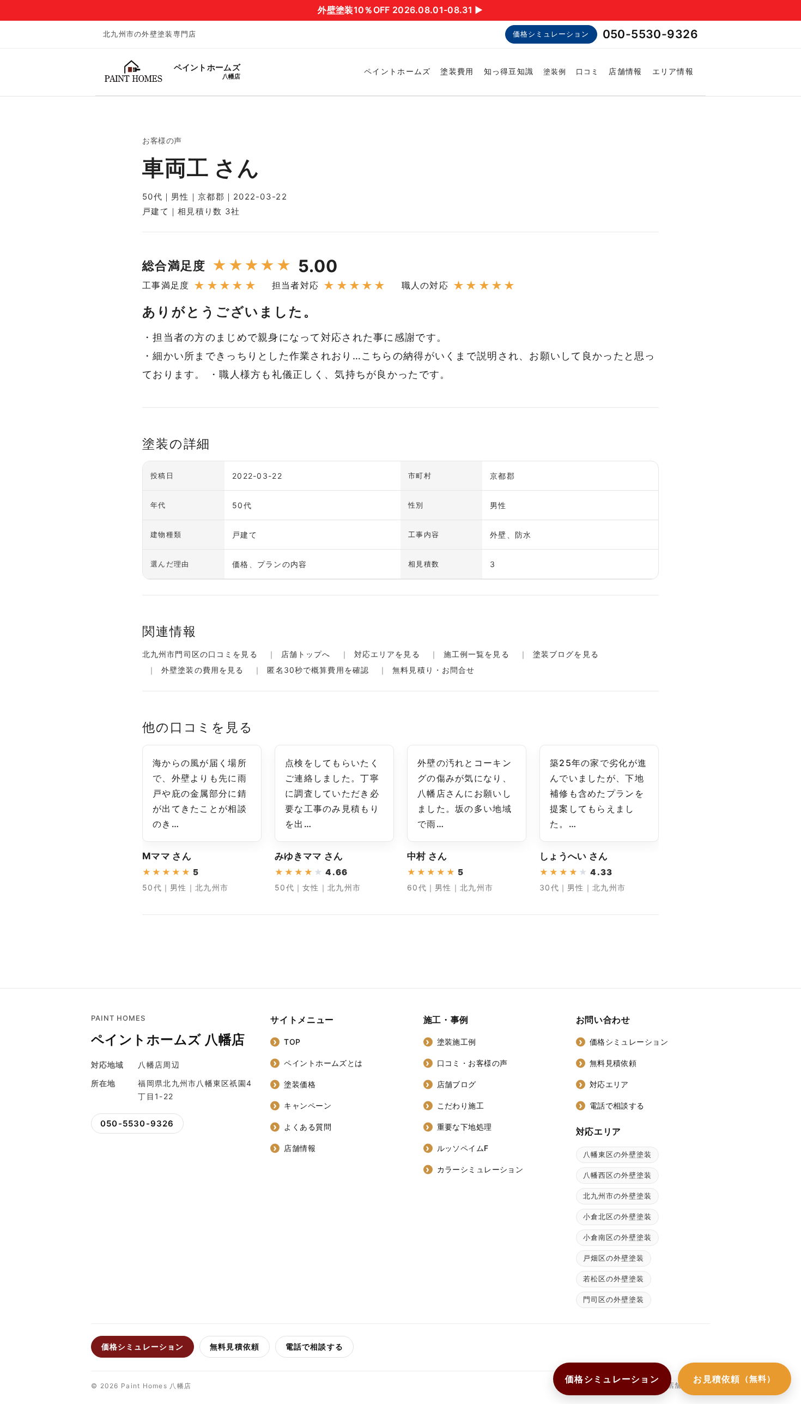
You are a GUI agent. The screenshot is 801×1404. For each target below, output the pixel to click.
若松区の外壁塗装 (613, 1278)
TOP (292, 1041)
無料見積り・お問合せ (433, 669)
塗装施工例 (456, 1041)
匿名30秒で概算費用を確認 (318, 669)
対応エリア (609, 1084)
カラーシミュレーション (480, 1169)
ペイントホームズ (397, 71)
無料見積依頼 (613, 1063)
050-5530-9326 (650, 34)
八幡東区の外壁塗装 (617, 1154)
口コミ (587, 71)
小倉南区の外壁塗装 (617, 1237)
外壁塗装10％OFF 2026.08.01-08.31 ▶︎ (400, 9)
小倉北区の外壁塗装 (617, 1216)
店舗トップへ (306, 654)
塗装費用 (457, 71)
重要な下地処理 (464, 1126)
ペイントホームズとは (323, 1063)
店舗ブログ (456, 1084)
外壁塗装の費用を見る (202, 669)
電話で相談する (617, 1105)
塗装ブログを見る (566, 654)
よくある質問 (307, 1126)
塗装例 (554, 71)
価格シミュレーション (551, 33)
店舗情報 (625, 71)
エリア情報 (673, 71)
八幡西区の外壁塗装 (617, 1175)
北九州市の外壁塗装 (617, 1195)
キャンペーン (307, 1105)
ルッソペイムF (463, 1148)
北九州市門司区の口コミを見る (200, 654)
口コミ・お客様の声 (472, 1063)
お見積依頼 (734, 1378)
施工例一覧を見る (476, 654)
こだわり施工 (460, 1105)
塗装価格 (299, 1084)
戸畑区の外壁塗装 (613, 1258)
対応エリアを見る (387, 654)
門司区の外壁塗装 (613, 1299)
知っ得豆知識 (509, 71)
